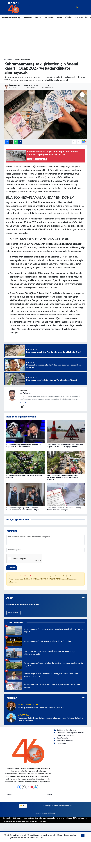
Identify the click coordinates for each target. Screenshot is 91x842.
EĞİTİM (68, 17)
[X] (24, 787)
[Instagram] (28, 787)
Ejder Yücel (23, 715)
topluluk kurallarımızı (28, 576)
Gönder (11, 568)
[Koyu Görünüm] (77, 7)
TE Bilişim (51, 813)
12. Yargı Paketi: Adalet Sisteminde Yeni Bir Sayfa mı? (41, 708)
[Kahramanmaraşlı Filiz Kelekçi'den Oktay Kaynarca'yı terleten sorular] (25, 432)
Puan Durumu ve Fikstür (66, 735)
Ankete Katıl (13, 613)
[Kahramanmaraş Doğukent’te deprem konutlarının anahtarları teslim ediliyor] (25, 495)
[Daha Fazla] (20, 142)
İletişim (49, 794)
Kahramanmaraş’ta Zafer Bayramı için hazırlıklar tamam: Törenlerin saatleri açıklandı (62, 477)
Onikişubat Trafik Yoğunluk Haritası (70, 733)
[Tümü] (83, 598)
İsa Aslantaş (25, 393)
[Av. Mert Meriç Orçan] (11, 706)
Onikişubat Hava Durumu (66, 730)
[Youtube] (32, 787)
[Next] (36, 787)
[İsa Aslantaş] (12, 395)
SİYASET (38, 17)
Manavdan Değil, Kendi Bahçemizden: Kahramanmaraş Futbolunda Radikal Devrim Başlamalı (51, 719)
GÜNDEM (27, 17)
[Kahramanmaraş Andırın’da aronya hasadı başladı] (25, 462)
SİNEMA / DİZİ (80, 17)
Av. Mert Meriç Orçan (28, 705)
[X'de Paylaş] (11, 142)
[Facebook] (19, 787)
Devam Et (23, 403)
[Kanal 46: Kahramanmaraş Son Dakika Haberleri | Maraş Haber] (13, 7)
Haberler (8, 60)
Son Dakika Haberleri (65, 741)
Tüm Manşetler (62, 738)
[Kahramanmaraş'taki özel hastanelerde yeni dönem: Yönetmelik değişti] (66, 495)
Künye (9, 794)
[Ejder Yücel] (11, 718)
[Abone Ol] (84, 142)
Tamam (43, 821)
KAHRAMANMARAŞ (11, 17)
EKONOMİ (49, 17)
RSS (24, 806)
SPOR (59, 17)
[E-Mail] (22, 407)
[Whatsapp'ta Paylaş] (16, 142)
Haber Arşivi (61, 743)
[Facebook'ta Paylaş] (7, 142)
